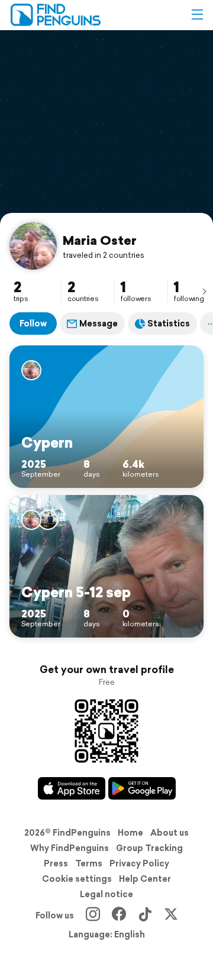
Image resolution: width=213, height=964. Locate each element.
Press (56, 863)
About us (169, 833)
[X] (171, 915)
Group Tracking (149, 848)
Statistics (168, 323)
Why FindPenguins (69, 848)
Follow (33, 323)
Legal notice (106, 894)
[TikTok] (145, 915)
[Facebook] (119, 915)
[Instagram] (93, 915)
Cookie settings (77, 879)
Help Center (145, 879)
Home (130, 833)
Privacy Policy (139, 863)
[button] (197, 15)
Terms (88, 863)
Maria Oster (100, 240)
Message (98, 323)
